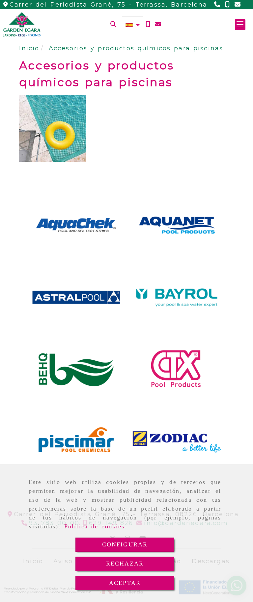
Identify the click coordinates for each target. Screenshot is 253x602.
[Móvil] (148, 24)
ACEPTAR (125, 583)
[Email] (158, 24)
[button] (240, 24)
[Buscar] (113, 24)
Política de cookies (94, 526)
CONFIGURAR (125, 544)
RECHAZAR (125, 563)
